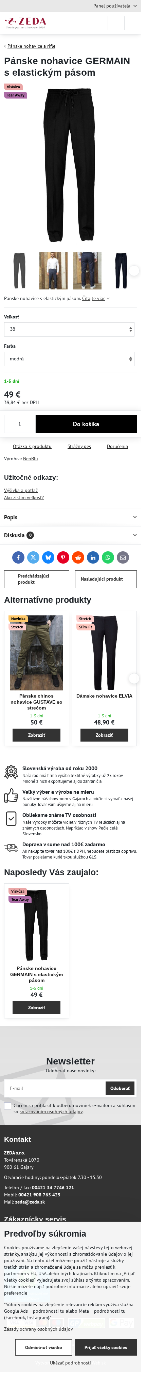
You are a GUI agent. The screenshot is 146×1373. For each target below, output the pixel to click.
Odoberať (120, 1088)
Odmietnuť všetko (43, 1347)
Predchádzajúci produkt (33, 579)
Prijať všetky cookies (106, 1347)
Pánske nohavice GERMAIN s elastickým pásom (36, 974)
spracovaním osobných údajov (51, 1111)
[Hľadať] (99, 23)
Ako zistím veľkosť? (24, 497)
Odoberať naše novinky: (70, 1071)
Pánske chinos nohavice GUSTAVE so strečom (36, 702)
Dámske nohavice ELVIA (104, 696)
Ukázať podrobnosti (70, 1363)
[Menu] (133, 23)
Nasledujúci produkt (102, 579)
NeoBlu (30, 459)
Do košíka (86, 424)
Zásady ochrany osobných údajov (38, 1329)
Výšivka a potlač (21, 490)
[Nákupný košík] (116, 23)
